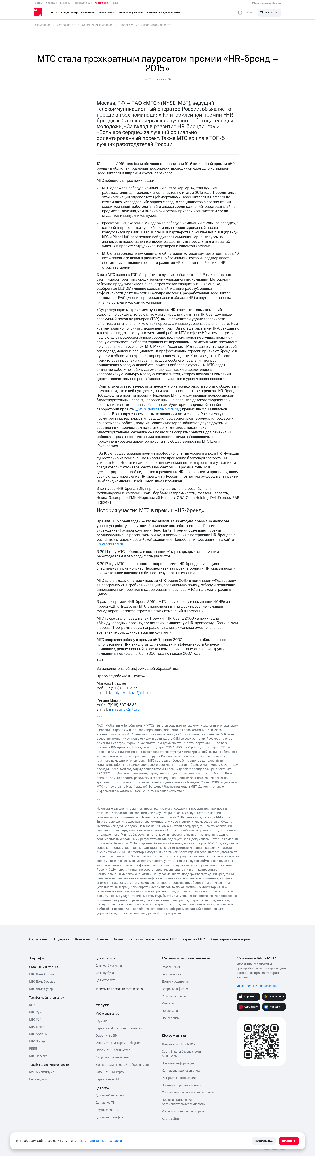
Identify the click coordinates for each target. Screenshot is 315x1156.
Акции (118, 939)
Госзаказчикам (83, 3)
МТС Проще (37, 1041)
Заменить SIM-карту (110, 1072)
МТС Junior (36, 1027)
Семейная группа (174, 996)
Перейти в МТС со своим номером (119, 1028)
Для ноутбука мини (109, 965)
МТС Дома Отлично (42, 974)
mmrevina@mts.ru (124, 709)
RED (32, 1005)
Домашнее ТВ (105, 1103)
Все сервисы (170, 1018)
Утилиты (168, 1003)
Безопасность (171, 974)
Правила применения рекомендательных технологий (183, 1102)
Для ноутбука (105, 973)
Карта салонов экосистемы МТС (153, 939)
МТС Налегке (38, 1056)
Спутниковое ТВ (107, 1110)
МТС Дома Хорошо (42, 981)
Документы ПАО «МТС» (178, 1044)
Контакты (82, 939)
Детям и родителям (175, 981)
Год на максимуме (41, 1072)
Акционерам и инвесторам (230, 939)
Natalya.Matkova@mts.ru (130, 692)
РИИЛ (33, 1049)
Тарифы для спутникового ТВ (49, 1065)
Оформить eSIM (107, 1035)
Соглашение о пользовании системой (188, 1092)
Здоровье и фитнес (175, 989)
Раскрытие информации (179, 1078)
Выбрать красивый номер (113, 1057)
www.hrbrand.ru (110, 544)
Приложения (170, 1011)
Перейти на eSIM (107, 1079)
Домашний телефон (109, 1117)
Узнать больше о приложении (257, 986)
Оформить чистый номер (113, 1050)
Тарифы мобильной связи (46, 998)
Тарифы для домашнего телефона (119, 989)
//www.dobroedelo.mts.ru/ (158, 409)
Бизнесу (65, 3)
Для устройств (106, 958)
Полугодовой (38, 1079)
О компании (102, 3)
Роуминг (101, 1021)
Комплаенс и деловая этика (181, 1070)
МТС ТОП (35, 1019)
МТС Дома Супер (41, 989)
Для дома (102, 1088)
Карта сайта (170, 1119)
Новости (102, 939)
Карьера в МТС (193, 939)
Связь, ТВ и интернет (43, 967)
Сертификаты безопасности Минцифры (181, 1053)
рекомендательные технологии (100, 1141)
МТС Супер (36, 1012)
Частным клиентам (45, 3)
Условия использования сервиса (184, 1111)
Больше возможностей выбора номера (123, 1065)
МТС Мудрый (38, 1034)
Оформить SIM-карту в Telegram (118, 1043)
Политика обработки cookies (181, 1085)
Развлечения (171, 967)
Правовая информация (178, 1063)
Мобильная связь (107, 1014)
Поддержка (61, 939)
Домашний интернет (110, 1095)
